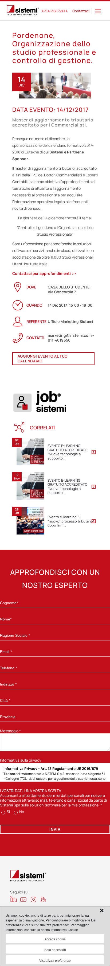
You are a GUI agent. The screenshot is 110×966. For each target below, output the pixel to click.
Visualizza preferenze (55, 961)
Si (8, 811)
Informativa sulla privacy (20, 760)
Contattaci (80, 11)
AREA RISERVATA (54, 11)
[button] (101, 910)
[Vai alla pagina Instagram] (33, 899)
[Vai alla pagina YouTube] (23, 899)
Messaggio (10, 730)
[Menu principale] (98, 11)
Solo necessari (55, 950)
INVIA (55, 829)
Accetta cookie (55, 939)
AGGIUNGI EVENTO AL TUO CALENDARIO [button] (43, 358)
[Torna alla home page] (23, 11)
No (21, 811)
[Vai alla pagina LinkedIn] (13, 899)
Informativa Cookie (64, 930)
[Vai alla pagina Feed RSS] (43, 899)
